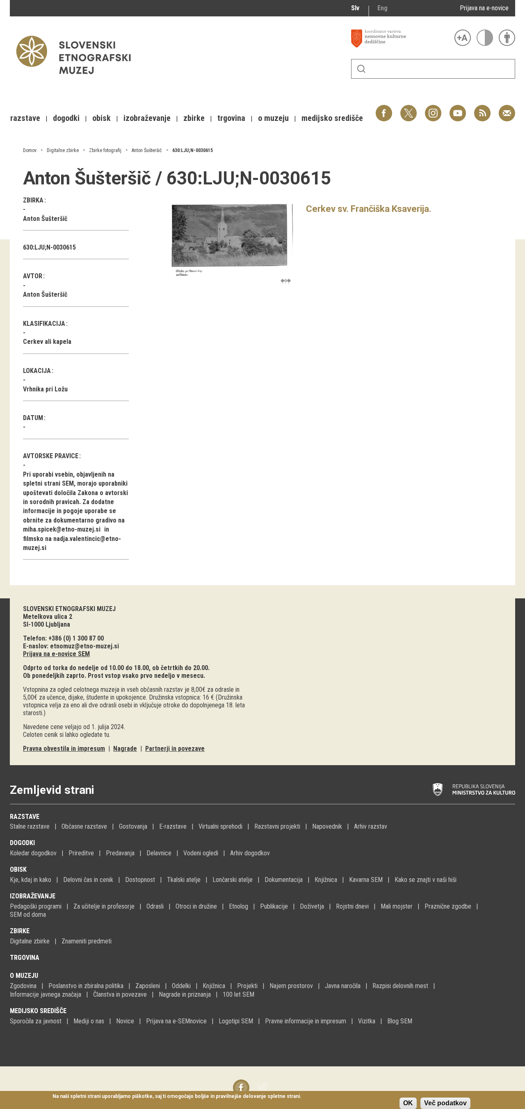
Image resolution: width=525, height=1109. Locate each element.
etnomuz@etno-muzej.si (84, 646)
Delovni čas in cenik (88, 880)
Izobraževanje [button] (147, 118)
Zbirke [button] (194, 118)
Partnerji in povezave (175, 748)
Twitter (408, 109)
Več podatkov (445, 1103)
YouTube (458, 109)
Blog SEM (399, 1021)
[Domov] (77, 78)
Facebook (384, 109)
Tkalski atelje (184, 880)
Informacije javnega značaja (45, 994)
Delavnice (158, 853)
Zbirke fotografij (105, 150)
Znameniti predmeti (87, 941)
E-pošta (507, 109)
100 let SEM (238, 994)
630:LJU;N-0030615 (192, 150)
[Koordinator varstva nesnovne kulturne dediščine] (400, 39)
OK (408, 1103)
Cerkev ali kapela (47, 341)
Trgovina (24, 957)
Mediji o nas (88, 1021)
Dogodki (22, 843)
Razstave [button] (25, 118)
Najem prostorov (291, 986)
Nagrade (125, 748)
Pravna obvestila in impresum (64, 748)
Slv (355, 8)
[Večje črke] (462, 38)
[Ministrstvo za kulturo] (474, 789)
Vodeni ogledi (200, 853)
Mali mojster (397, 906)
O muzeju (24, 975)
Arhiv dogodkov (250, 853)
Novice (125, 1021)
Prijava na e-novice (484, 8)
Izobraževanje (32, 896)
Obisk (18, 869)
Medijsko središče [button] (332, 118)
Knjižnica (326, 880)
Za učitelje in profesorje (104, 906)
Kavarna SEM (366, 880)
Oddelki (181, 986)
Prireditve (81, 853)
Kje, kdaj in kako (30, 880)
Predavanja (120, 853)
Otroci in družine (196, 906)
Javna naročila (343, 986)
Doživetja (312, 906)
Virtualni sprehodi (220, 826)
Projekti (247, 986)
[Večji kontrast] (485, 38)
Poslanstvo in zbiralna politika (85, 986)
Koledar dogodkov (33, 853)
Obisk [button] (101, 118)
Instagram (433, 109)
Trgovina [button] (231, 118)
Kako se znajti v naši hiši (426, 880)
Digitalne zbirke (63, 150)
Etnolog (238, 906)
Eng (382, 8)
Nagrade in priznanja (185, 994)
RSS (480, 109)
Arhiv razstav (370, 826)
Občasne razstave (84, 826)
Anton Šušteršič (147, 150)
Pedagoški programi (36, 906)
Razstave (24, 816)
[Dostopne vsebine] (507, 38)
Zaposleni (147, 986)
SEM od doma (28, 914)
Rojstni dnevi (352, 906)
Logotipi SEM (236, 1021)
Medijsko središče (38, 1011)
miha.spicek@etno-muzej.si (61, 529)
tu (106, 735)
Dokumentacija (284, 880)
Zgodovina (23, 986)
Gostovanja (133, 826)
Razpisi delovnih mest (400, 986)
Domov (30, 150)
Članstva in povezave (120, 994)
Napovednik (327, 826)
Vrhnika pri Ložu (45, 389)
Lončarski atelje (232, 880)
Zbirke (20, 931)
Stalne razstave (30, 826)
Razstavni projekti (277, 826)
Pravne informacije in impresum (305, 1021)
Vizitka (366, 1021)
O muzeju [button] (273, 118)
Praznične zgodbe (448, 906)
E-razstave (173, 826)
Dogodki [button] (66, 118)
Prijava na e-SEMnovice (176, 1021)
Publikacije (274, 906)
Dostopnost (140, 880)
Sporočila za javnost (36, 1021)
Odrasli (155, 906)
